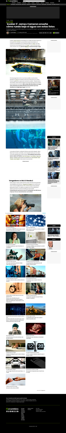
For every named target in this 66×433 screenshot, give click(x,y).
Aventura (57, 90)
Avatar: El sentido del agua (53, 87)
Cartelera (19, 2)
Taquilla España (43, 4)
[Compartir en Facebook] (47, 33)
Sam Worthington (26, 156)
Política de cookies (39, 410)
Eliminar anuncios (33, 6)
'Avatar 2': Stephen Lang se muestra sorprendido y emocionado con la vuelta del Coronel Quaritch (54, 170)
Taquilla (22, 417)
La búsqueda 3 (33, 4)
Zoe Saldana (33, 156)
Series (29, 2)
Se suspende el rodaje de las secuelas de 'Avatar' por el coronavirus (53, 158)
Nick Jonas (58, 4)
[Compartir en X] (49, 33)
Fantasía (49, 91)
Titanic (33, 43)
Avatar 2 (27, 46)
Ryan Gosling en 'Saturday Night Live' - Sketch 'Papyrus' (53, 236)
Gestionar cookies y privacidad (41, 411)
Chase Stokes (39, 4)
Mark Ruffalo (24, 4)
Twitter (16, 79)
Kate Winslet (34, 157)
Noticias (13, 2)
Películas (24, 2)
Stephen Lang (17, 157)
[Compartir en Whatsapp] (50, 33)
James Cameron (17, 40)
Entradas (52, 2)
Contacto (29, 409)
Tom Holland (54, 4)
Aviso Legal (37, 408)
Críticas (47, 2)
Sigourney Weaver (54, 93)
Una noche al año (18, 4)
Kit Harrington (13, 4)
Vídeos (33, 2)
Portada (7, 20)
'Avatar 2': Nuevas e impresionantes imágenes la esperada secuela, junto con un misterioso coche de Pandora (53, 181)
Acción (55, 90)
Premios (37, 2)
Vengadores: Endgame (27, 184)
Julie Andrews (49, 4)
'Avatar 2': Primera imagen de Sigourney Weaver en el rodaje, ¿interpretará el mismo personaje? (54, 148)
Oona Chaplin (16, 159)
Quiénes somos (30, 408)
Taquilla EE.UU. (28, 4)
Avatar (27, 45)
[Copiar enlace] (43, 33)
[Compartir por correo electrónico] (45, 33)
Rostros (42, 2)
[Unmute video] (26, 203)
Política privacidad (39, 409)
